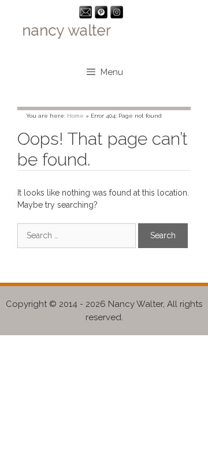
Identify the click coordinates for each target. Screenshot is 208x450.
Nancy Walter (135, 304)
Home (75, 115)
